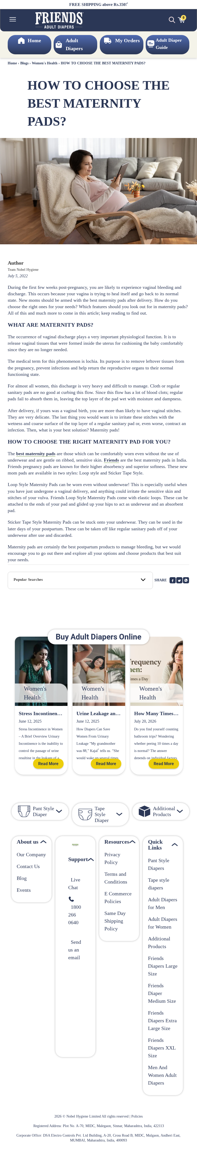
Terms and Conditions (115, 878)
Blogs (24, 63)
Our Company (31, 854)
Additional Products (159, 942)
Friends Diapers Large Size (163, 965)
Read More (48, 763)
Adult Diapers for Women (162, 923)
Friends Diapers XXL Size (161, 1047)
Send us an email (74, 949)
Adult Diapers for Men (162, 903)
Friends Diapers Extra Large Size (162, 1020)
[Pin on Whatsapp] (186, 580)
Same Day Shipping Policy (115, 920)
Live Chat (74, 883)
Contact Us (28, 866)
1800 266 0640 (74, 914)
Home (12, 63)
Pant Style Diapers (158, 864)
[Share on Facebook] (173, 580)
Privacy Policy (112, 858)
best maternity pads (35, 453)
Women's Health (44, 63)
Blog (22, 878)
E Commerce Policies (118, 897)
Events (24, 890)
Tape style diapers (158, 883)
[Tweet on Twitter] (179, 580)
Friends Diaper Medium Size (162, 993)
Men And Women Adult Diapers (162, 1075)
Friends (111, 460)
